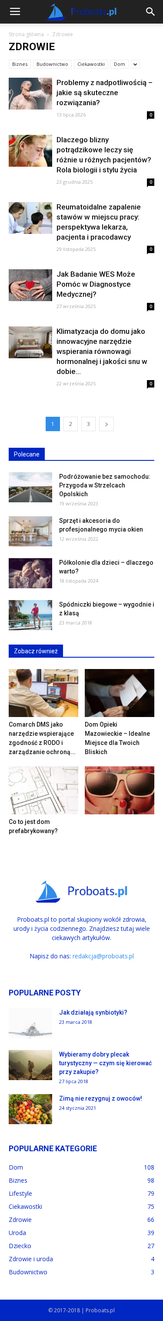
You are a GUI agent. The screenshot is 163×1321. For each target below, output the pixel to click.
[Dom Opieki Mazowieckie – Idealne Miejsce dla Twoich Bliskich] (119, 693)
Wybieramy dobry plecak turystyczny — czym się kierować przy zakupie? (105, 1063)
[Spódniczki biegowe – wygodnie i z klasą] (30, 615)
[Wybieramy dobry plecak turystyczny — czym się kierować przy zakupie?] (30, 1065)
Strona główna (26, 34)
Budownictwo (52, 64)
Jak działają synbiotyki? (93, 1012)
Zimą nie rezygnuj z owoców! (100, 1098)
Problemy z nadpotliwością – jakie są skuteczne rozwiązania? (105, 92)
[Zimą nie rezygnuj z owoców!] (30, 1109)
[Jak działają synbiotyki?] (30, 1023)
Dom (119, 64)
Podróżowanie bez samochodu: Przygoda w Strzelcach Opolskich (104, 485)
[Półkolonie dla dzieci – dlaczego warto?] (30, 573)
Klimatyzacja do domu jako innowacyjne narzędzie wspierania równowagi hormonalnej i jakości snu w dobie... (102, 351)
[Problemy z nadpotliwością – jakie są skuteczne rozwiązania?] (30, 94)
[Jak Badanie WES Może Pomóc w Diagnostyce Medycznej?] (30, 285)
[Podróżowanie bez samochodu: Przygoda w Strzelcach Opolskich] (30, 487)
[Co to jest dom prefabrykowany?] (43, 790)
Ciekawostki (91, 64)
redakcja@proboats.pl (103, 956)
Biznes (19, 64)
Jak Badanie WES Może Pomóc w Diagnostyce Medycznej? (96, 284)
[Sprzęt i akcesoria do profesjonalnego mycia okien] (30, 531)
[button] (151, 12)
